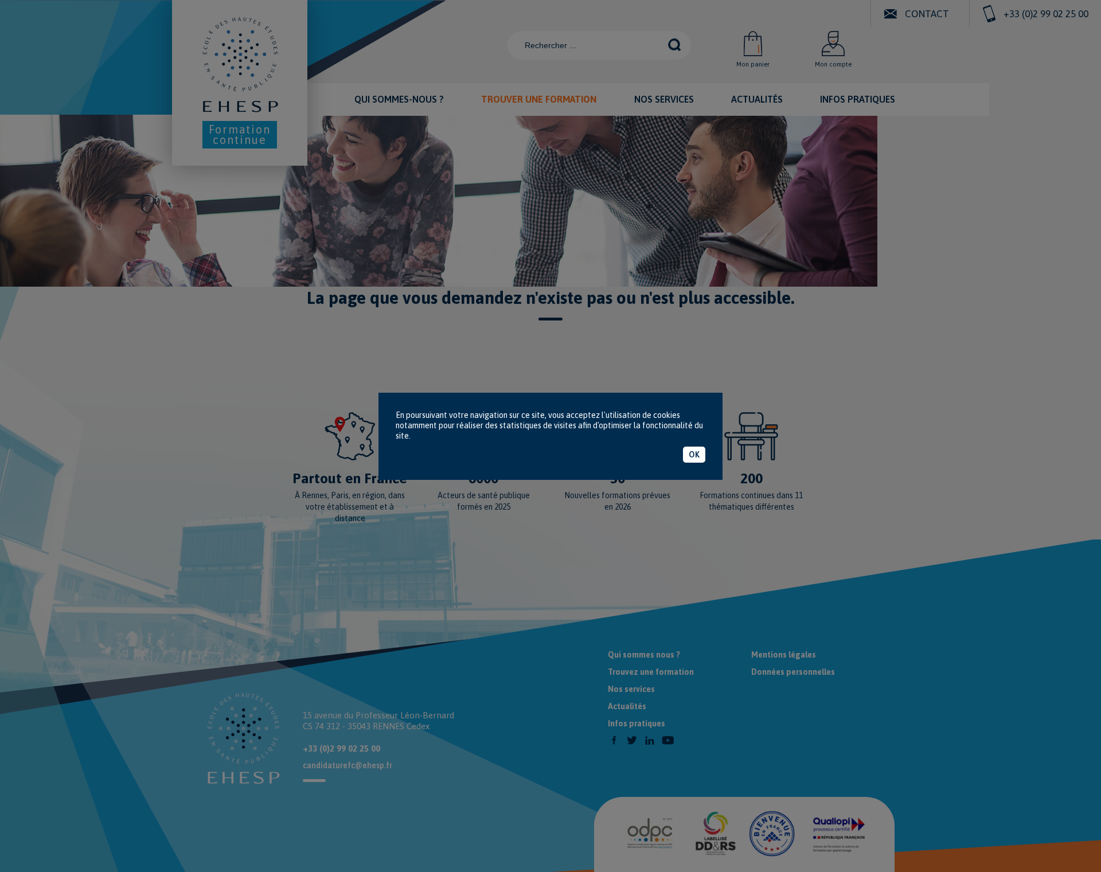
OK (694, 454)
